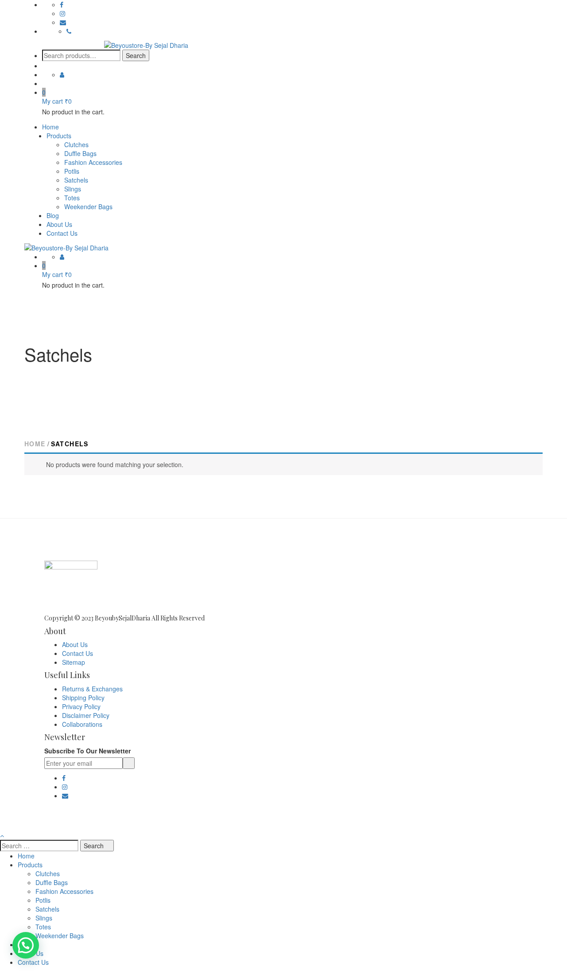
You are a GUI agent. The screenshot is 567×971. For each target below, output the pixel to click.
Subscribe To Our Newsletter (87, 750)
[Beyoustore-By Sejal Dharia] (146, 44)
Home (35, 443)
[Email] (63, 22)
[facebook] (61, 4)
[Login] (62, 74)
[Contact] (68, 31)
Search (136, 55)
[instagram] (62, 13)
